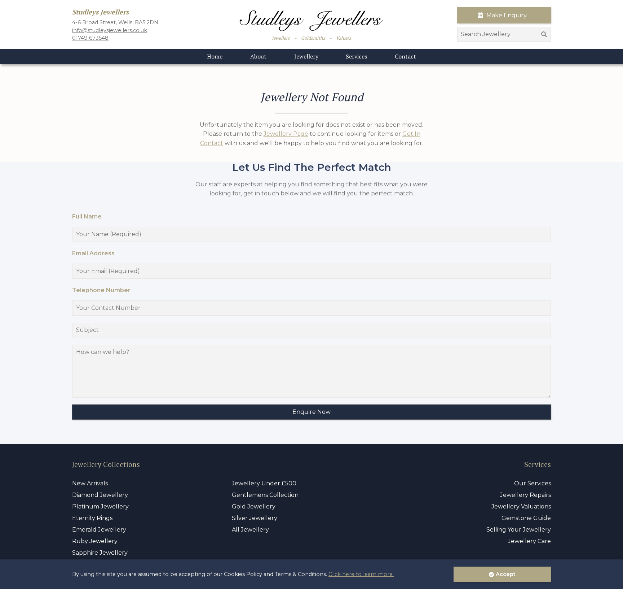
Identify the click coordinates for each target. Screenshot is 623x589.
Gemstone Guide (526, 518)
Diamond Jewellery (100, 494)
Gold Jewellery (253, 506)
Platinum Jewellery (100, 506)
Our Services (532, 483)
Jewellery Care (529, 541)
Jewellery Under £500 (264, 483)
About (258, 56)
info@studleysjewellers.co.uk (109, 30)
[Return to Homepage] (311, 21)
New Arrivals (90, 483)
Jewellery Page (286, 133)
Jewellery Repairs (525, 494)
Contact (405, 56)
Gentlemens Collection (265, 494)
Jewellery (306, 56)
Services (356, 56)
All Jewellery (250, 529)
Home (214, 56)
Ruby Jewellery (95, 541)
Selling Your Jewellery (518, 529)
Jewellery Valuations (521, 506)
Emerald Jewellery (99, 529)
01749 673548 (90, 38)
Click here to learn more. (361, 574)
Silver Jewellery (254, 518)
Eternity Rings (92, 518)
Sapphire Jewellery (100, 552)
